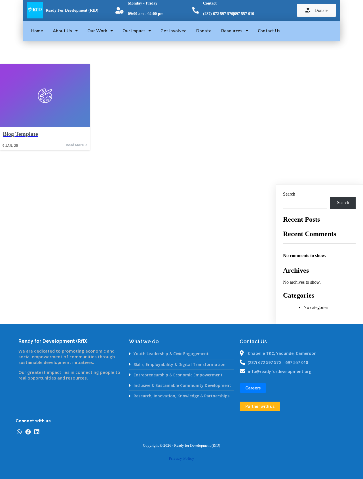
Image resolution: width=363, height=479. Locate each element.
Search (289, 194)
